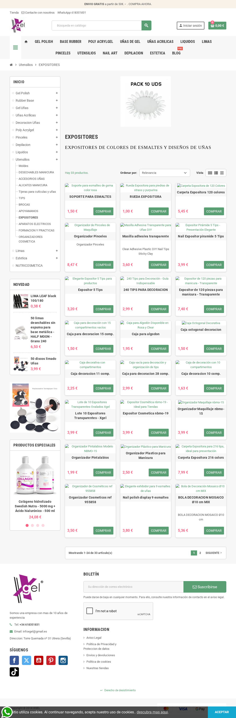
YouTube (38, 660)
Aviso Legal (93, 637)
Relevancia (149, 172)
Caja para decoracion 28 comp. (145, 373)
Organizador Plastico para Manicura (146, 455)
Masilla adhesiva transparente (145, 236)
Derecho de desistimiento (118, 690)
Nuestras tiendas (97, 668)
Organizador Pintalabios (90, 457)
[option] (35, 487)
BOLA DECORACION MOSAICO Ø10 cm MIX (201, 500)
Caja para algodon (146, 334)
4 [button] (42, 525)
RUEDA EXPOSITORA (145, 196)
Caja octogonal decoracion (201, 329)
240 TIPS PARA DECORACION (146, 290)
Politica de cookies (98, 661)
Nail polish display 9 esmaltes (145, 497)
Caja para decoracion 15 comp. (90, 334)
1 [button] (27, 525)
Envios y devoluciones (100, 655)
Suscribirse (207, 587)
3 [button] (37, 525)
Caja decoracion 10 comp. (201, 373)
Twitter (26, 660)
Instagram (63, 660)
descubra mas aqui (152, 712)
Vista (199, 172)
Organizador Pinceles (90, 236)
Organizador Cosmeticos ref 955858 (90, 500)
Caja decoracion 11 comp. (90, 373)
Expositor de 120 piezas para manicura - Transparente (201, 292)
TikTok (14, 672)
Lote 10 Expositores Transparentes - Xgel (90, 415)
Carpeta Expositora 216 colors (201, 457)
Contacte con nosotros (39, 12)
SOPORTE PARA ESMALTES (90, 196)
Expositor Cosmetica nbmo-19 (146, 413)
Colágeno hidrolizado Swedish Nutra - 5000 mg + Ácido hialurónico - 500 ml (35, 506)
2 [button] (32, 525)
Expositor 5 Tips (90, 290)
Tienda (14, 12)
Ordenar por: (128, 172)
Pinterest (51, 660)
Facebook (14, 660)
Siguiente (214, 552)
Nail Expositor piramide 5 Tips (201, 236)
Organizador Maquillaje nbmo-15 (201, 411)
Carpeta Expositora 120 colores (201, 192)
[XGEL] (18, 25)
